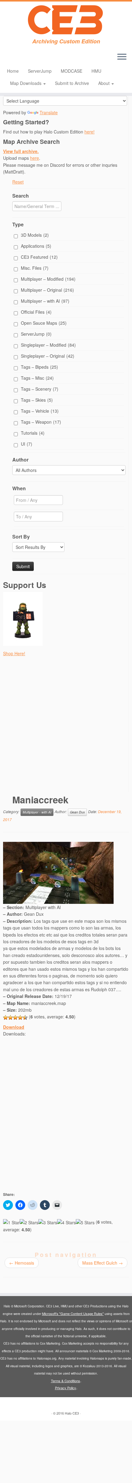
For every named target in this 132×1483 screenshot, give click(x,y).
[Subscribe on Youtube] (6, 59)
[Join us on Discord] (11, 59)
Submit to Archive (72, 83)
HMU (96, 71)
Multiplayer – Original (47, 290)
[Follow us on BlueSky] (27, 59)
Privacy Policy (65, 1387)
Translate (49, 112)
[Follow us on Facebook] (22, 59)
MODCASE (71, 71)
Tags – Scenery (39, 389)
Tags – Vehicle (40, 411)
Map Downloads (26, 83)
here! (89, 132)
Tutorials (33, 433)
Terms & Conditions (65, 1380)
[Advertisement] (66, 726)
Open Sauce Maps (44, 323)
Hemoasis (21, 1263)
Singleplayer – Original (47, 356)
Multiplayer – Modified (48, 279)
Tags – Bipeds (39, 367)
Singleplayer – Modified (48, 345)
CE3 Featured (39, 257)
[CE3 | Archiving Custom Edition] (66, 20)
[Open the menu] (121, 57)
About (104, 83)
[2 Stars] (10, 1017)
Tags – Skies (37, 400)
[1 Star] (5, 1017)
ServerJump (40, 71)
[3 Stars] (15, 1017)
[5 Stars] (25, 1017)
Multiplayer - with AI (37, 812)
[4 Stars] (20, 1017)
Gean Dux (77, 812)
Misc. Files (35, 268)
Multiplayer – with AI (45, 301)
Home (13, 71)
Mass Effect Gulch (102, 1263)
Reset (18, 182)
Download (13, 1027)
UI (26, 444)
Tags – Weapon (41, 422)
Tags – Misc (37, 378)
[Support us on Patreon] (17, 59)
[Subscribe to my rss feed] (32, 59)
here (34, 158)
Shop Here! (14, 653)
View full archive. (21, 151)
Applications (36, 246)
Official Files (36, 312)
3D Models (35, 235)
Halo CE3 (72, 1413)
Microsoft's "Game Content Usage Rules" (73, 1313)
